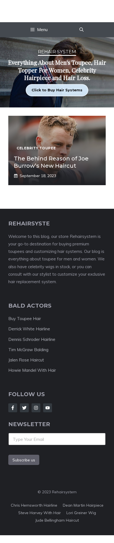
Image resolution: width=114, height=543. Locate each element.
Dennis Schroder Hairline (31, 339)
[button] (81, 29)
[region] (57, 72)
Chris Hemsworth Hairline (34, 505)
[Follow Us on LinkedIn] (47, 407)
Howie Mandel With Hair (32, 370)
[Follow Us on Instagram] (36, 407)
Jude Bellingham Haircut (57, 520)
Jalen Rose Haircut (26, 360)
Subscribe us (23, 459)
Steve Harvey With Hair (39, 512)
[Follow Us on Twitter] (24, 407)
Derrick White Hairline (29, 328)
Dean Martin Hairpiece (83, 505)
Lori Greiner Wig (81, 512)
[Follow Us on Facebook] (12, 407)
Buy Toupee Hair (24, 318)
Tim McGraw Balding (28, 349)
